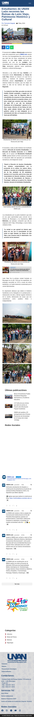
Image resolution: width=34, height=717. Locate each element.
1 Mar (22, 510)
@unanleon (16, 484)
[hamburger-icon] (30, 3)
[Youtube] (15, 710)
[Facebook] (2, 710)
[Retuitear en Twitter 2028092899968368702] (10, 530)
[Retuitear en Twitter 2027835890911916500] (10, 578)
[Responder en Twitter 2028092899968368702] (7, 530)
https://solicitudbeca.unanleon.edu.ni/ (20, 498)
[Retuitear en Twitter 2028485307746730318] (10, 506)
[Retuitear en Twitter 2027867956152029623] (10, 554)
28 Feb (22, 535)
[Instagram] (7, 710)
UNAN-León (9, 484)
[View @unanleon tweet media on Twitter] (7, 500)
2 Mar (22, 484)
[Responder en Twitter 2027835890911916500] (7, 578)
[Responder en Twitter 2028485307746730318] (7, 506)
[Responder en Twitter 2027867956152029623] (7, 554)
